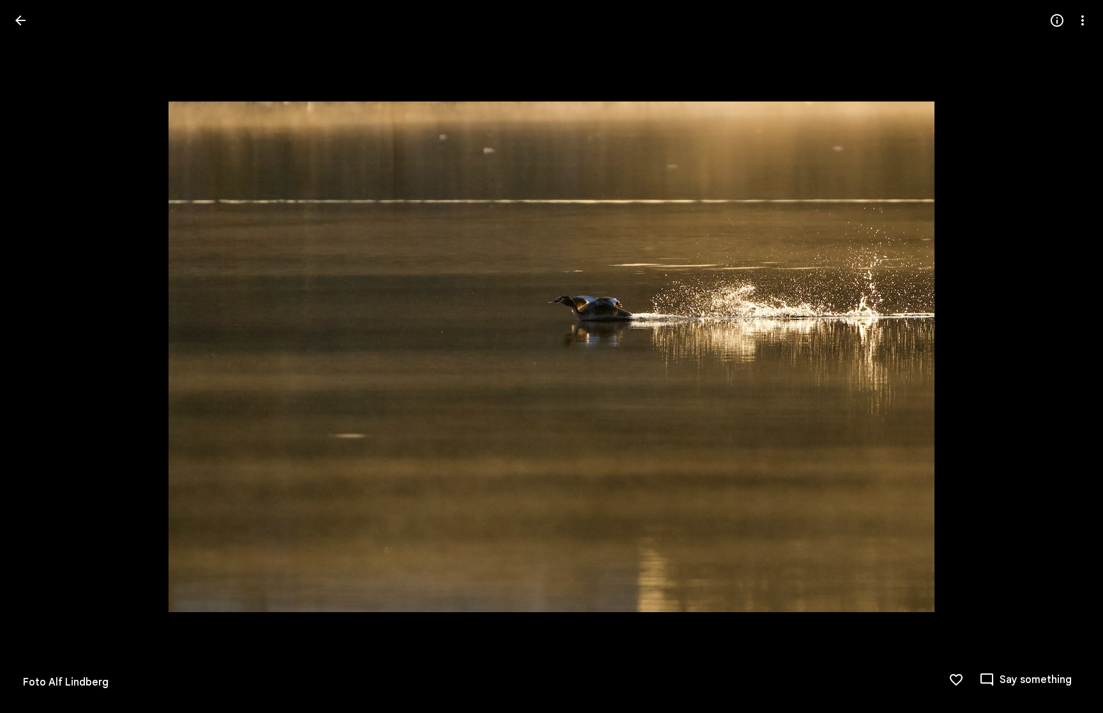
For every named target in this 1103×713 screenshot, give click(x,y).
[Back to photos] (20, 20)
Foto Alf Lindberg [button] (66, 682)
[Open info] (1057, 20)
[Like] (956, 679)
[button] (1067, 357)
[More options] (1082, 20)
